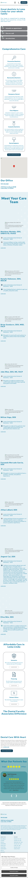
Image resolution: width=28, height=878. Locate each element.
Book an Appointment (24, 2)
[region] (14, 865)
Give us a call (10, 33)
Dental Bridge (3, 843)
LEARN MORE (6, 747)
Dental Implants (3, 848)
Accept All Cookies (14, 875)
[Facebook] (15, 833)
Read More (15, 790)
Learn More (3, 247)
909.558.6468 (18, 2)
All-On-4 (2, 850)
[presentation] (12, 795)
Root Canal (3, 851)
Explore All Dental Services (14, 154)
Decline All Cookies (14, 871)
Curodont (2, 840)
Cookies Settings (14, 867)
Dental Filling (3, 847)
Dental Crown (3, 845)
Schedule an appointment (14, 28)
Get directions (10, 38)
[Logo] (6, 2)
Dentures (2, 842)
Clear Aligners (3, 838)
